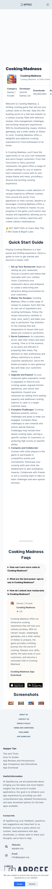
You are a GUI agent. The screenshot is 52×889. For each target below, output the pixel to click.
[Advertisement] (26, 36)
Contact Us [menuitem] (23, 719)
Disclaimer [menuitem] (24, 732)
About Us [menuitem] (23, 715)
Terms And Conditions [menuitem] (24, 728)
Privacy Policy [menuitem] (24, 723)
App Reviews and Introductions (19, 760)
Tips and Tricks (10, 753)
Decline (32, 884)
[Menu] (48, 4)
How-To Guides (11, 757)
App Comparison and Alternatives (20, 764)
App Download (10, 767)
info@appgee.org (20, 857)
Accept (20, 884)
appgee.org (17, 848)
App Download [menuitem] (23, 737)
